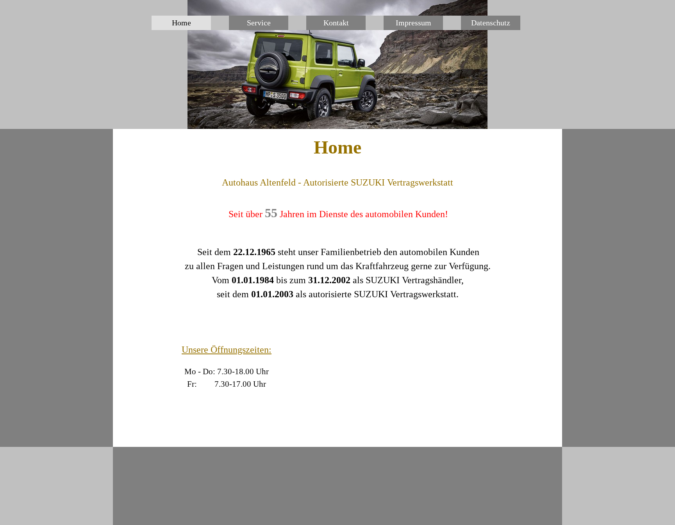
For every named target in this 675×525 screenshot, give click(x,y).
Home (181, 22)
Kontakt (336, 22)
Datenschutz (490, 22)
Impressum (413, 22)
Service (259, 22)
